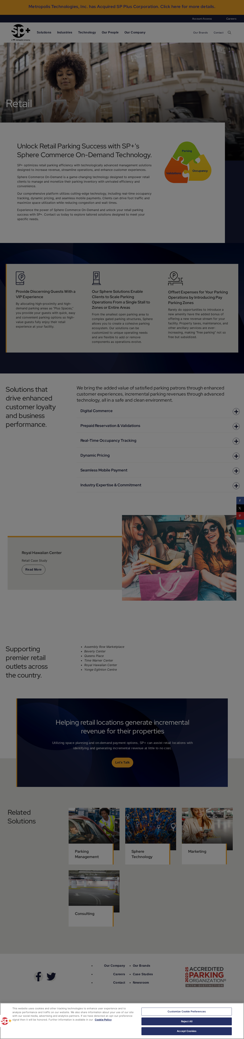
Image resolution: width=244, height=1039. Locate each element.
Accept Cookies (186, 1031)
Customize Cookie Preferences (187, 1011)
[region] (122, 1021)
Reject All (186, 1021)
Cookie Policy (103, 1019)
